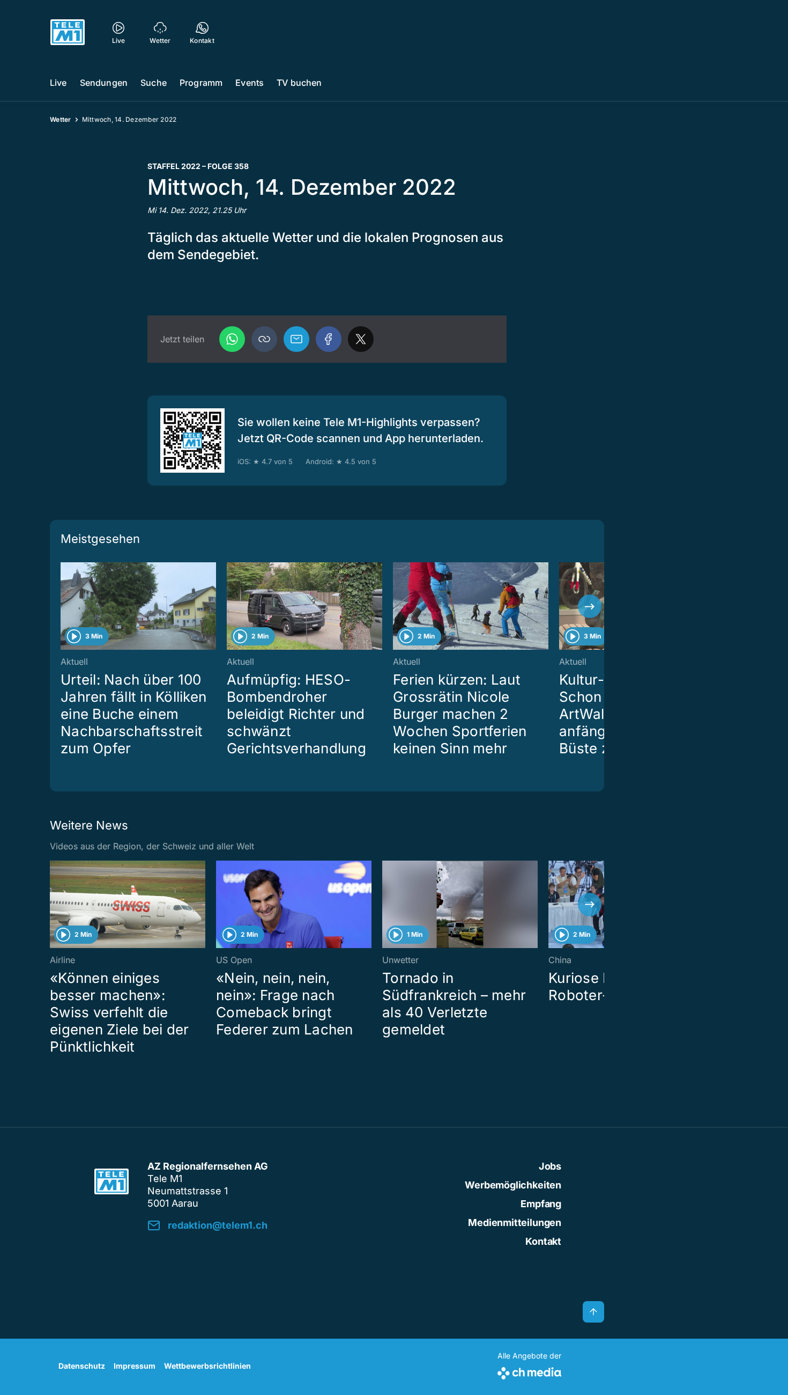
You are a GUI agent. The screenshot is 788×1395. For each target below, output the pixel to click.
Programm (201, 82)
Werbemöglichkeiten (513, 1185)
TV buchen (299, 82)
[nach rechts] (589, 606)
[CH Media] (529, 1371)
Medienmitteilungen (514, 1222)
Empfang (541, 1203)
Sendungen (104, 82)
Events (249, 82)
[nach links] (64, 606)
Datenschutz (81, 1365)
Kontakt (543, 1241)
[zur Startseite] (67, 32)
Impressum (134, 1365)
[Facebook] (328, 339)
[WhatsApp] (232, 339)
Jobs (550, 1166)
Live (58, 82)
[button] (264, 339)
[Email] (296, 339)
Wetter (60, 119)
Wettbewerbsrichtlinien (207, 1365)
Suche (153, 82)
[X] (361, 339)
